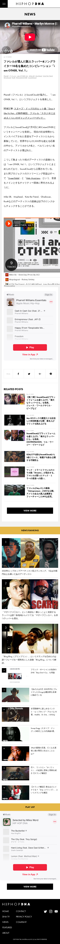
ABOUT (5, 932)
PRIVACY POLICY (24, 916)
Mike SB (32, 76)
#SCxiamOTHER (21, 78)
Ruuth (13, 78)
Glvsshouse (7, 78)
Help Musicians (33, 178)
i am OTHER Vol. (22, 76)
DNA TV (6, 916)
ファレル (12, 76)
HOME (5, 911)
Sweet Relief (13, 178)
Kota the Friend (48, 76)
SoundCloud (32, 78)
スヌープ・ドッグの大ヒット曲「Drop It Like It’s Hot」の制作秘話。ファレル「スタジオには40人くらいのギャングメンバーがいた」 (29, 113)
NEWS (5, 922)
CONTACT (21, 911)
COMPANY (21, 922)
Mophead (38, 76)
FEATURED (7, 927)
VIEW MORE (30, 510)
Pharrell (6, 76)
